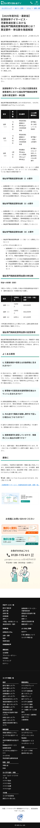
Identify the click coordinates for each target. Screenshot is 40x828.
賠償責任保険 (7, 748)
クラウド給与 (7, 783)
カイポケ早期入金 (27, 637)
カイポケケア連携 (27, 704)
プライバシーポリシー (10, 655)
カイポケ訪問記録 (27, 691)
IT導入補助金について (28, 635)
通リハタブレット (27, 693)
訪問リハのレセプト (9, 720)
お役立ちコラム (7, 632)
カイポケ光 (6, 755)
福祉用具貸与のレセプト (10, 699)
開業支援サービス (27, 624)
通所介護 (5, 611)
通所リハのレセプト (9, 696)
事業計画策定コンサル (10, 733)
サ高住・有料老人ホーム (10, 621)
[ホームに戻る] (11, 2)
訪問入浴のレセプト (9, 717)
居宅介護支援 (7, 608)
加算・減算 (6, 635)
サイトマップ (7, 661)
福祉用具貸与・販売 (9, 624)
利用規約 (5, 658)
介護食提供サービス (27, 741)
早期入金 (5, 765)
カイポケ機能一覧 (8, 678)
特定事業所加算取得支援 (10, 758)
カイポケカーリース (27, 743)
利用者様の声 (7, 644)
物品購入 (24, 738)
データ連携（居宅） (27, 707)
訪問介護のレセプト (9, 691)
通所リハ (5, 619)
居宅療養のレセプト (9, 707)
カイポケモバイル (27, 733)
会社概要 (5, 653)
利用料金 (5, 628)
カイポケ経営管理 (8, 796)
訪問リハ (24, 619)
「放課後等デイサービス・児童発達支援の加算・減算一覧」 (20, 485)
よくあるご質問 (26, 628)
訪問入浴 (24, 616)
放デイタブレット (26, 699)
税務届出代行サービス (10, 745)
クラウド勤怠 (7, 780)
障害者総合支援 (7, 710)
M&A (4, 768)
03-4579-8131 (29, 559)
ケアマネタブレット (27, 685)
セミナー (24, 632)
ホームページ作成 (27, 750)
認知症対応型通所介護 (28, 613)
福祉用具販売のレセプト (10, 702)
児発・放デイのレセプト (10, 704)
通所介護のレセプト (9, 688)
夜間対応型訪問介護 (27, 621)
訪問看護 (5, 616)
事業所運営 (6, 641)
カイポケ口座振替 (27, 702)
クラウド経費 (7, 786)
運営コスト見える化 (9, 798)
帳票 (4, 638)
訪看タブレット (26, 696)
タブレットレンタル (27, 735)
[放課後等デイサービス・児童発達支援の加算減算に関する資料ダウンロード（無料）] (20, 498)
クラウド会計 (7, 789)
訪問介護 (5, 613)
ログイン (5, 663)
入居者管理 (24, 720)
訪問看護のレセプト (9, 693)
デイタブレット (26, 688)
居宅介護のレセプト (9, 685)
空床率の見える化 (27, 753)
